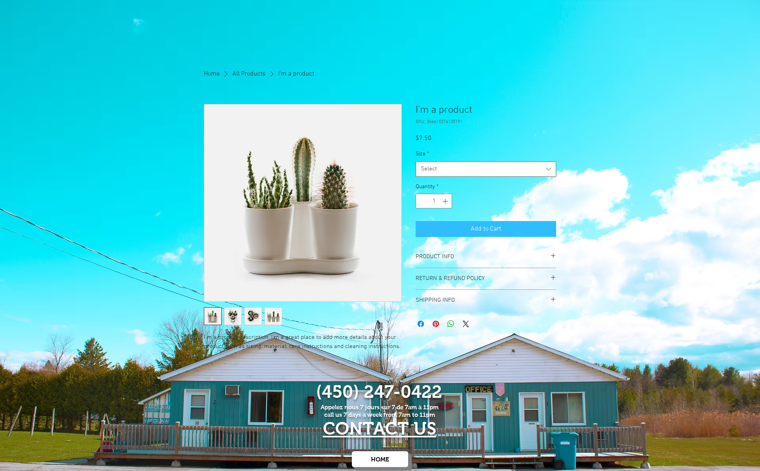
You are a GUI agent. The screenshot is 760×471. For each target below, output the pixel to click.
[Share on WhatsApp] (451, 324)
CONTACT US (379, 428)
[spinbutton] (434, 201)
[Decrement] (422, 201)
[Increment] (446, 201)
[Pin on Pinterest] (436, 324)
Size (422, 154)
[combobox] (486, 169)
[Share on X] (466, 324)
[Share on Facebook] (421, 324)
